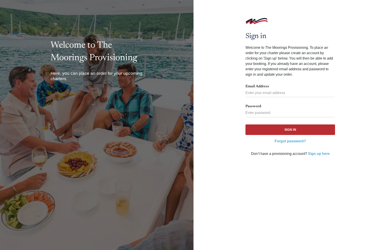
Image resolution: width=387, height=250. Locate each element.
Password (253, 106)
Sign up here (319, 154)
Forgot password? (290, 141)
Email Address (257, 86)
